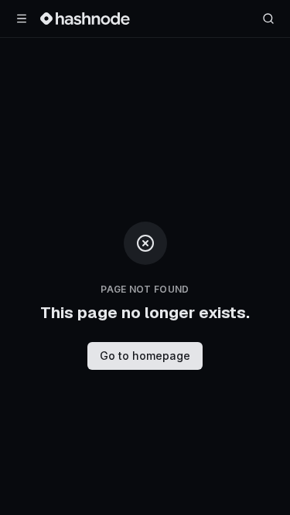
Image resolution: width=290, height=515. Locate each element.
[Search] (268, 18)
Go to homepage (145, 355)
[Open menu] (21, 18)
